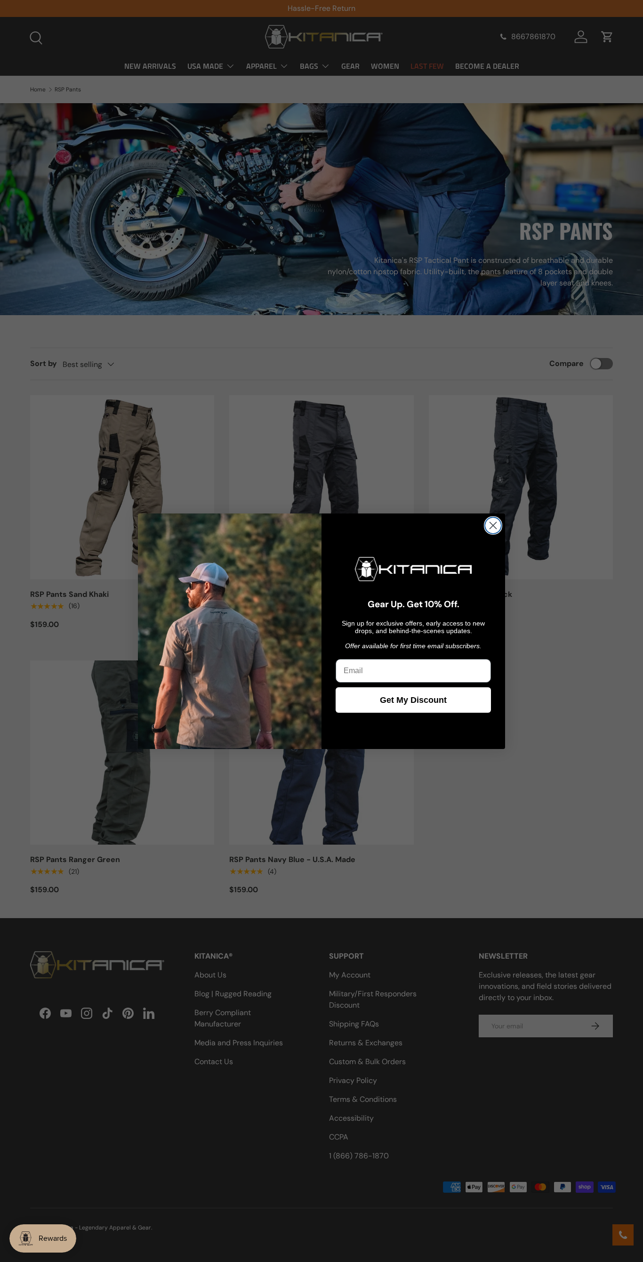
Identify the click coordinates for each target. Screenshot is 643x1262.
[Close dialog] (493, 525)
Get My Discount (413, 700)
